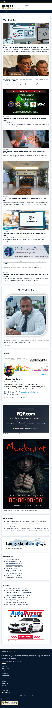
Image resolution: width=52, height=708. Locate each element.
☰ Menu (3, 1)
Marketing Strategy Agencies (13, 575)
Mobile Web (4, 688)
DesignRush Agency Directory (13, 561)
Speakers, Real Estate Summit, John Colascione (18, 601)
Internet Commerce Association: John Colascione (18, 594)
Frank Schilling (37, 523)
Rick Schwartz (12, 526)
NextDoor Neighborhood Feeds (14, 573)
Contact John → (7, 345)
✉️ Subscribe (17, 698)
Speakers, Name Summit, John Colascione (16, 599)
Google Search (5, 671)
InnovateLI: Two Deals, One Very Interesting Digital (19, 592)
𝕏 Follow (3, 698)
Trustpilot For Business (11, 568)
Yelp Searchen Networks (12, 572)
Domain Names (5, 666)
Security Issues (5, 675)
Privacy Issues (5, 690)
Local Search (4, 685)
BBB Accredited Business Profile (14, 563)
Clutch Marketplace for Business (14, 565)
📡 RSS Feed (9, 698)
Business (3, 681)
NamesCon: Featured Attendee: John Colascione (18, 595)
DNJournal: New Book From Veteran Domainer (17, 588)
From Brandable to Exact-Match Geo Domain (17, 590)
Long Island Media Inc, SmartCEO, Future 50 (17, 597)
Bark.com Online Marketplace (13, 570)
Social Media (4, 673)
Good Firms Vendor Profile (12, 559)
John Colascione (16, 531)
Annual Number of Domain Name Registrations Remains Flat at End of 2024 (25, 47)
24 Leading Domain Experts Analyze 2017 (16, 602)
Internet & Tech (5, 668)
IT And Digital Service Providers (14, 577)
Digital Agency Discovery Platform (14, 566)
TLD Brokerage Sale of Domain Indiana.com (17, 604)
